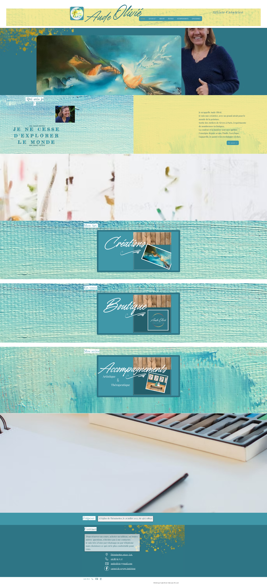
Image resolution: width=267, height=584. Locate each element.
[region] (138, 251)
